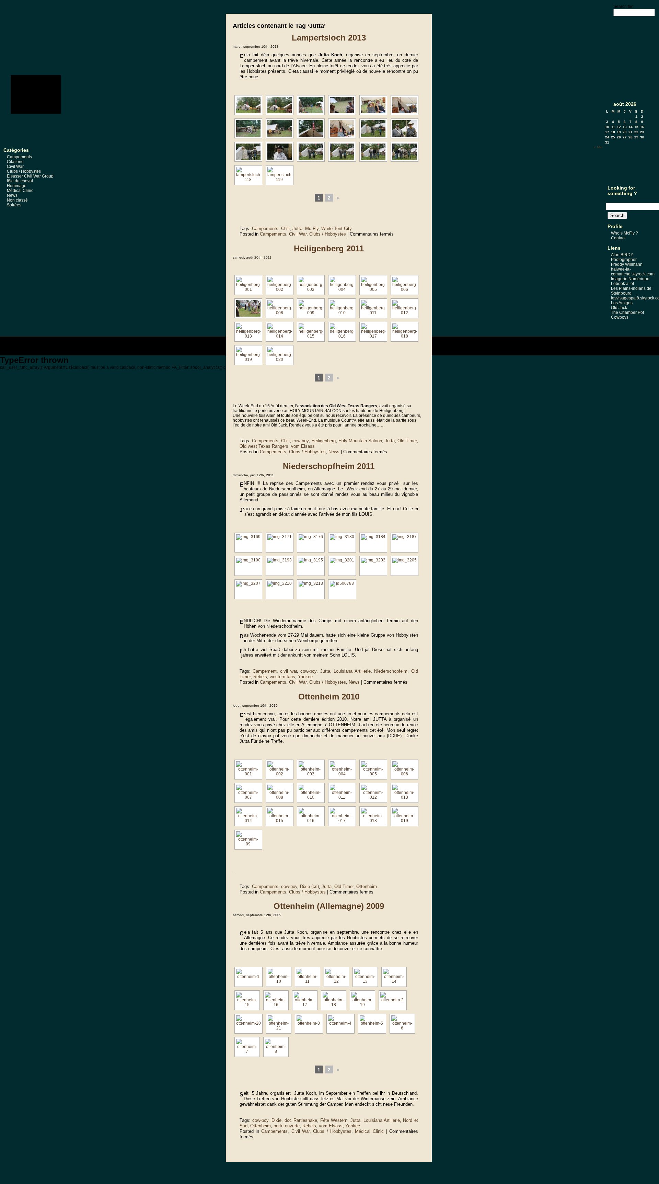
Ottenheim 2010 (328, 696)
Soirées (14, 205)
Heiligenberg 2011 (329, 248)
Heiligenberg (323, 440)
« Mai (598, 147)
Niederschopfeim (390, 671)
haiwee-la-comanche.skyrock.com (633, 271)
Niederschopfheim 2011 (328, 466)
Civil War (15, 166)
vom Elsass (303, 446)
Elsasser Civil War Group (30, 176)
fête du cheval (20, 181)
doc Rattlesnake (301, 1120)
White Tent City (336, 228)
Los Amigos (622, 302)
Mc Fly (312, 228)
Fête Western (333, 1120)
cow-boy (300, 440)
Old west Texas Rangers (264, 446)
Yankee (305, 676)
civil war (288, 671)
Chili (285, 228)
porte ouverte (287, 1125)
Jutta (297, 228)
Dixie (276, 1120)
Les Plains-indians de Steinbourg (631, 291)
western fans (282, 676)
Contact (618, 238)
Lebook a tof (622, 283)
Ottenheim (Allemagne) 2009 (329, 906)
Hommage (16, 185)
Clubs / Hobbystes (24, 171)
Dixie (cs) (309, 886)
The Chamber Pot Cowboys (627, 315)
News (12, 195)
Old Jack (619, 307)
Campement (265, 671)
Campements (19, 157)
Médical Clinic (20, 190)
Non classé (17, 200)
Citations (15, 161)
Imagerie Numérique (630, 278)
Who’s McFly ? (624, 233)
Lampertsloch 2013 (329, 37)
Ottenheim (366, 886)
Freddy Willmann (627, 264)
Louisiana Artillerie (352, 671)
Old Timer (407, 440)
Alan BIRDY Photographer (624, 257)
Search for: (623, 6)
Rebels (260, 676)
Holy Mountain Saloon (360, 440)
